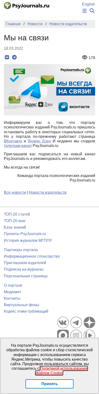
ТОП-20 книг (15, 221)
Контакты (12, 298)
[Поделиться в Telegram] (14, 57)
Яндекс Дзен (39, 141)
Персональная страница (26, 276)
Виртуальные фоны (21, 305)
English (88, 4)
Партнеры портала (21, 250)
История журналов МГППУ (28, 240)
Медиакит (12, 292)
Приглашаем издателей (25, 263)
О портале (13, 285)
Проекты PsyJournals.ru (25, 234)
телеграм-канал (18, 146)
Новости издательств (48, 192)
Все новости (15, 192)
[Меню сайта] (84, 10)
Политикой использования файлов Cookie (62, 370)
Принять (49, 384)
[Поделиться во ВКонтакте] (7, 57)
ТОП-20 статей (17, 214)
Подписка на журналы (23, 269)
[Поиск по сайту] (92, 10)
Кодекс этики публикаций (26, 311)
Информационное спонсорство (32, 256)
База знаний (15, 227)
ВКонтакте (13, 141)
